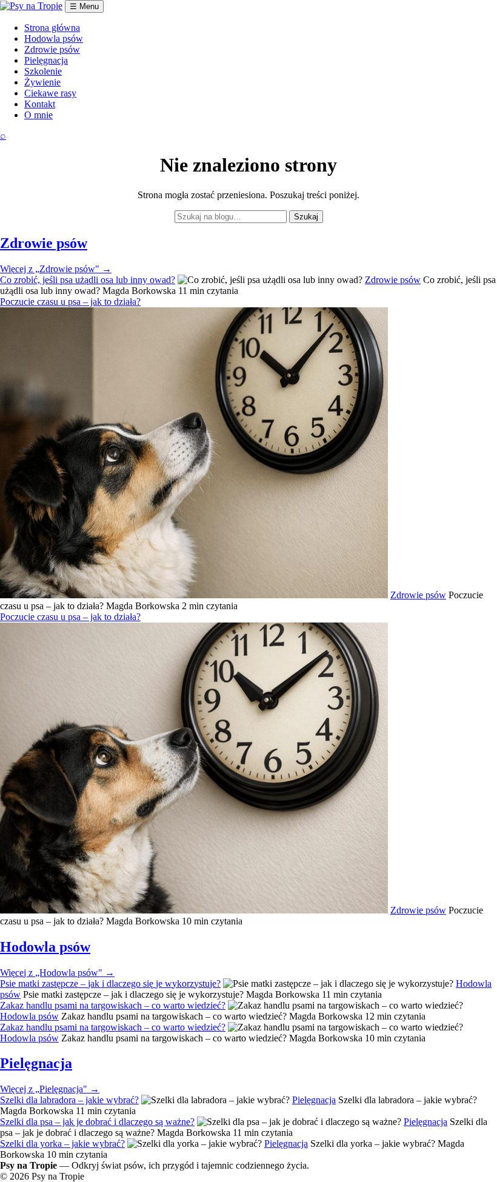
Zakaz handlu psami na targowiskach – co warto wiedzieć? (112, 1005)
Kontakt (39, 104)
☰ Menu (84, 6)
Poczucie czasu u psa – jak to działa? (70, 301)
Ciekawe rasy (50, 93)
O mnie (38, 115)
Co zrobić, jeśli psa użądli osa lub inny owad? (87, 280)
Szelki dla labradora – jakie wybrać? (69, 1100)
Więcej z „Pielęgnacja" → (49, 1089)
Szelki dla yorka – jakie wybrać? (62, 1143)
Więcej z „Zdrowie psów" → (56, 269)
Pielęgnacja (46, 60)
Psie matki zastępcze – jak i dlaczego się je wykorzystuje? (110, 983)
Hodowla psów (53, 38)
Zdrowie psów (52, 49)
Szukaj (306, 216)
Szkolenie (43, 71)
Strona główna (52, 27)
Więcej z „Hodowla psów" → (57, 972)
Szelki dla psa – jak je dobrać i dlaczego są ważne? (97, 1122)
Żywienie (42, 82)
